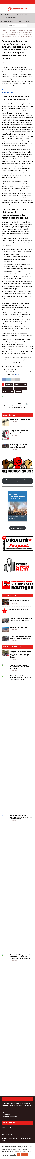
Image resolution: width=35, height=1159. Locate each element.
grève (24, 384)
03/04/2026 (14, 670)
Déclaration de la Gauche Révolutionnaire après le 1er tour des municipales (21, 816)
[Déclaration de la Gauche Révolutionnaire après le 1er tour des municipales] (5, 882)
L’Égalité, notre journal (22, 14)
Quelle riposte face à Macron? (20, 419)
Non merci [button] (24, 1155)
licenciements (7, 388)
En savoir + (13, 1155)
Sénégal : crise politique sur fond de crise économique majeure (21, 619)
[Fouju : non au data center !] (5, 629)
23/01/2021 (6, 62)
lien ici (17, 375)
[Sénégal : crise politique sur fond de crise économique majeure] (5, 620)
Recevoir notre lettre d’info (9, 21)
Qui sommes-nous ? (6, 14)
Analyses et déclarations (12, 647)
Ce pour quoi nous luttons (8, 17)
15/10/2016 (14, 435)
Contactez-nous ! (24, 21)
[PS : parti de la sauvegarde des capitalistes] (5, 602)
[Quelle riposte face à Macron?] (5, 422)
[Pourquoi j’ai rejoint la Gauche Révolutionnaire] (4, 611)
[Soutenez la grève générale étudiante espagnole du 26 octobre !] (5, 435)
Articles (13, 30)
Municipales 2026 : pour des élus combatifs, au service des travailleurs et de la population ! (20, 956)
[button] (3, 2)
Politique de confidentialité (10, 1116)
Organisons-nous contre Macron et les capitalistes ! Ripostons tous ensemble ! (21, 666)
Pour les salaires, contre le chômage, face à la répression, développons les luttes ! (20, 445)
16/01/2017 (14, 449)
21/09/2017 (14, 421)
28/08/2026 (14, 629)
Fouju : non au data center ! (19, 627)
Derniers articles (9, 596)
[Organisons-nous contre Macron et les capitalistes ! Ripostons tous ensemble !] (5, 666)
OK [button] (18, 1155)
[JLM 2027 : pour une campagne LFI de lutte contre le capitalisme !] (5, 638)
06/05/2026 (14, 659)
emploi (17, 384)
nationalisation (20, 388)
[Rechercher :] (17, 25)
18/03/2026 (14, 820)
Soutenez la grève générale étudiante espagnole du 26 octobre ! (21, 431)
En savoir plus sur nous (9, 1113)
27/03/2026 (14, 681)
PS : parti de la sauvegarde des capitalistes (20, 601)
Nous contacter (7, 1114)
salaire (18, 391)
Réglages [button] (5, 1155)
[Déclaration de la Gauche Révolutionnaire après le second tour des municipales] (5, 743)
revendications (8, 391)
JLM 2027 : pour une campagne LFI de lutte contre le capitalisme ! (21, 637)
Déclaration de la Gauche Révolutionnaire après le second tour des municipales (20, 677)
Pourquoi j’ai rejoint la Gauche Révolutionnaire (18, 610)
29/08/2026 (14, 603)
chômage (9, 384)
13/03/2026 (14, 960)
